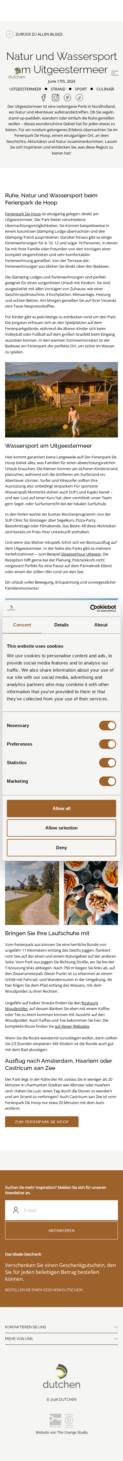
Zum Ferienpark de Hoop (42, 1121)
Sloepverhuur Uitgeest (81, 554)
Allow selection (61, 827)
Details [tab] (61, 624)
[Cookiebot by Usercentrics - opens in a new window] (90, 608)
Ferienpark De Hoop (23, 213)
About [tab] (100, 624)
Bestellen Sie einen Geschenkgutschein (43, 1290)
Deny (61, 847)
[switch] (107, 744)
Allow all (62, 808)
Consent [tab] (22, 624)
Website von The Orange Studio (62, 1432)
